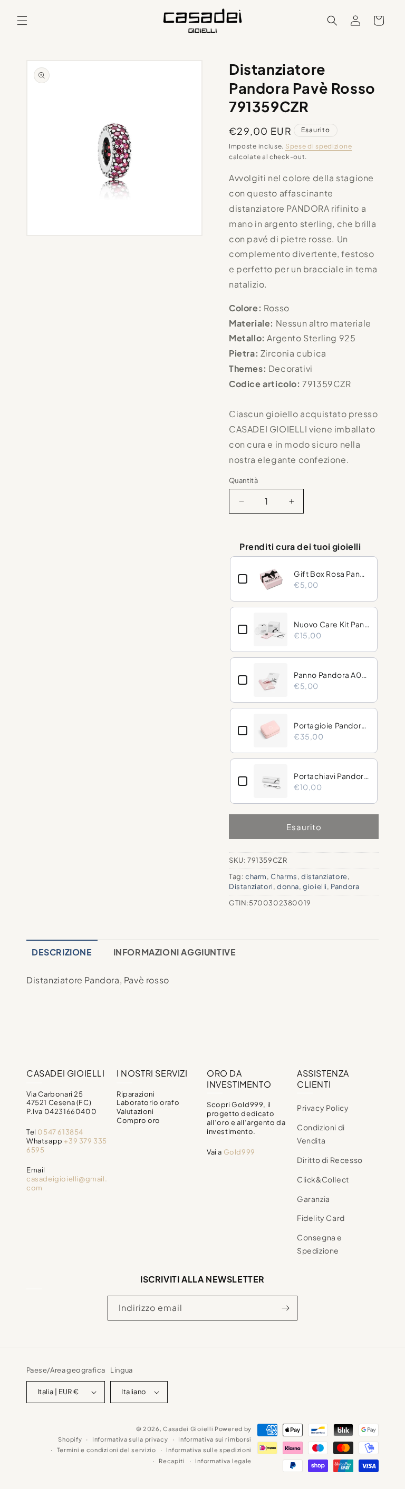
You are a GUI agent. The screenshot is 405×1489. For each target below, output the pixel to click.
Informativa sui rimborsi (215, 1439)
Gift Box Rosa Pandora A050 (332, 573)
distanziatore (324, 876)
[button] (22, 20)
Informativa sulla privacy (130, 1439)
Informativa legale (223, 1460)
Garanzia (313, 1199)
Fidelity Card (321, 1217)
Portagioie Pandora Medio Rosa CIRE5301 (332, 725)
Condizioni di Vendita (321, 1133)
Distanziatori (251, 886)
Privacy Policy (323, 1107)
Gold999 (239, 1152)
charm (256, 876)
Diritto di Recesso (330, 1160)
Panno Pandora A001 (332, 674)
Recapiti (172, 1460)
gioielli (315, 886)
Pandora (345, 886)
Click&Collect (323, 1179)
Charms (284, 876)
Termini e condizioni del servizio (106, 1449)
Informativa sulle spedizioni (209, 1449)
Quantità (243, 480)
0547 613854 (60, 1132)
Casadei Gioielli (188, 1428)
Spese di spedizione (318, 146)
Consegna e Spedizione (319, 1243)
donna (288, 886)
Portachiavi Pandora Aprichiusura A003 (332, 776)
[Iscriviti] (285, 1308)
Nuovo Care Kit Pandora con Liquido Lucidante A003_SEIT (332, 624)
